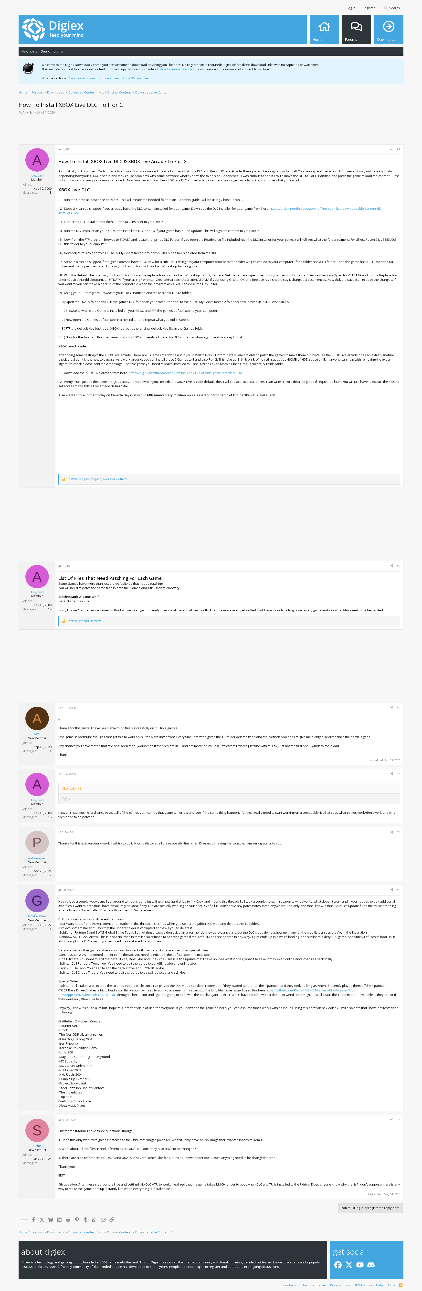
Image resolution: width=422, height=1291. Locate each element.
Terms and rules (315, 1285)
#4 (398, 774)
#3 (398, 708)
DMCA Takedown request (176, 69)
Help (379, 1285)
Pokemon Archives (81, 78)
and (83, 621)
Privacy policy (340, 1285)
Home (391, 1285)
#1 (398, 149)
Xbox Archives (109, 78)
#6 (398, 890)
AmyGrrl (28, 112)
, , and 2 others (96, 479)
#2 (398, 566)
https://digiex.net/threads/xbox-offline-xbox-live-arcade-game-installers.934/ (186, 373)
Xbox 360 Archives (136, 78)
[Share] (392, 149)
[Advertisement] (211, 131)
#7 (398, 1120)
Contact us (291, 1285)
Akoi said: (69, 788)
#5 (398, 832)
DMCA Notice (363, 1285)
